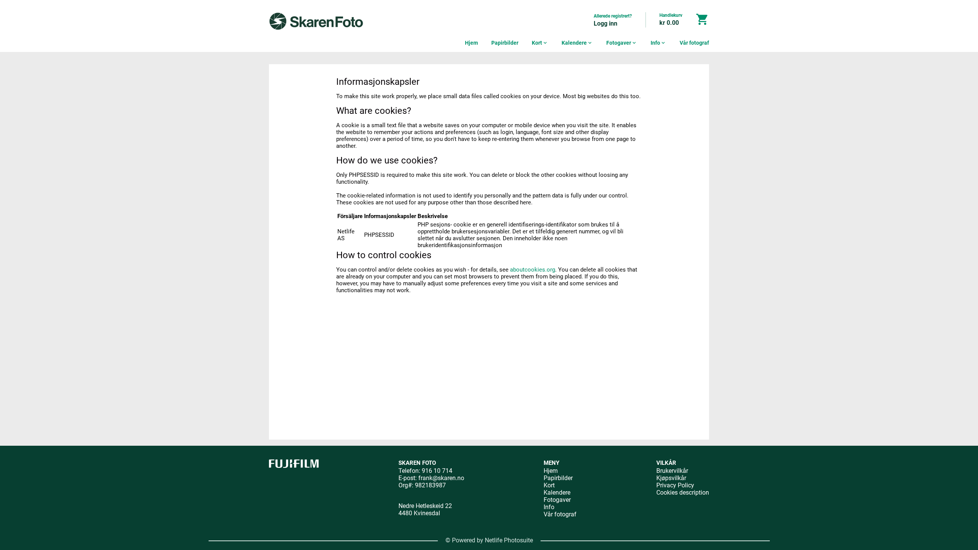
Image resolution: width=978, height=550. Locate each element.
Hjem (471, 43)
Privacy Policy (675, 485)
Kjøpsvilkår (671, 478)
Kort (540, 43)
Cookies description (682, 492)
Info (658, 43)
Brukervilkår (672, 470)
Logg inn (605, 23)
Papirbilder (504, 43)
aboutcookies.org (532, 269)
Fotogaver (621, 43)
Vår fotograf (694, 43)
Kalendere (577, 43)
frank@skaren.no (441, 478)
